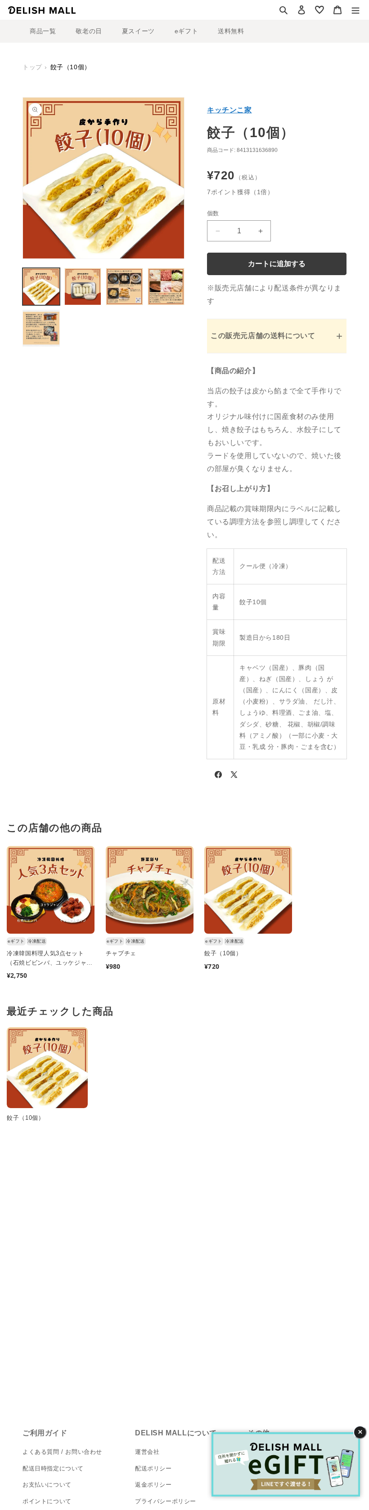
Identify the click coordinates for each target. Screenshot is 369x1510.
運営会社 (147, 1451)
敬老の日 (89, 31)
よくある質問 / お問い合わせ (62, 1451)
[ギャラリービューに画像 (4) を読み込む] (166, 286)
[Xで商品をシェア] (234, 776)
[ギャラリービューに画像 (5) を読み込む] (41, 328)
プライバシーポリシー (165, 1501)
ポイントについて (47, 1501)
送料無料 (231, 31)
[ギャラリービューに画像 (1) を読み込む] (41, 286)
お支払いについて (47, 1484)
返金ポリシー (153, 1484)
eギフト (186, 31)
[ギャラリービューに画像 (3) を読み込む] (124, 286)
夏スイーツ (138, 31)
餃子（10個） (223, 953)
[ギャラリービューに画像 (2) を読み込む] (83, 286)
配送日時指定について (53, 1468)
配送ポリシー (153, 1468)
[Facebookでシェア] (218, 776)
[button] (283, 10)
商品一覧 (43, 31)
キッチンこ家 (229, 110)
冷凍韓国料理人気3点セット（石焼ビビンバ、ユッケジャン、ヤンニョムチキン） (46, 959)
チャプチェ (121, 953)
